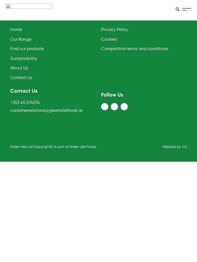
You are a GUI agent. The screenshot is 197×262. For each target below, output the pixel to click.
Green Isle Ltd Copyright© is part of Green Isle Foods (53, 147)
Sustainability (23, 58)
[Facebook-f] (104, 106)
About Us (19, 67)
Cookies (109, 39)
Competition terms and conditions (134, 48)
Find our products (27, 48)
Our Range (21, 39)
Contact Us (21, 77)
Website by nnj (174, 147)
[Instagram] (114, 106)
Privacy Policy (114, 29)
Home (16, 29)
